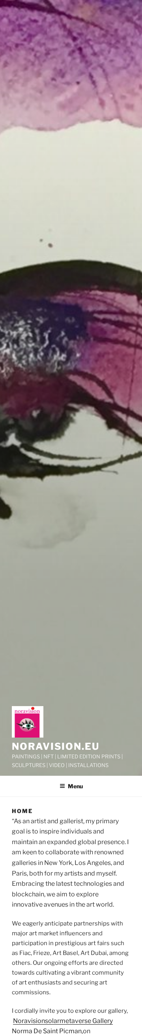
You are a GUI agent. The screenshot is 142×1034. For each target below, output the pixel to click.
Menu (75, 786)
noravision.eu (55, 746)
